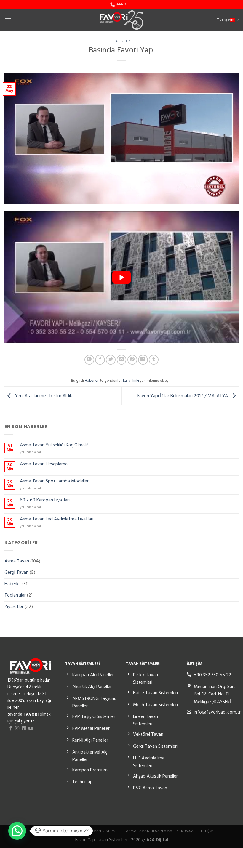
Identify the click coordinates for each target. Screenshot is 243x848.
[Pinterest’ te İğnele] (132, 360)
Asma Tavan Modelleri (51, 831)
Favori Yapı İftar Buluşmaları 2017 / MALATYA (183, 396)
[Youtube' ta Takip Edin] (30, 729)
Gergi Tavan (16, 572)
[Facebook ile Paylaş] (100, 360)
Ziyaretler (13, 606)
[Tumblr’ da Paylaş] (154, 360)
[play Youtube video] (121, 277)
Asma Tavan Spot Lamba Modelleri (54, 481)
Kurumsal (186, 831)
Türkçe (223, 20)
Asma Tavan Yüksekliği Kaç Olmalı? (54, 445)
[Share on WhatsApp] (89, 360)
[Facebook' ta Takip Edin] (11, 729)
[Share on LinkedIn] (143, 360)
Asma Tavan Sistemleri (100, 831)
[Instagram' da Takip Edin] (17, 729)
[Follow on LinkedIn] (24, 729)
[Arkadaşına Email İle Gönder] (122, 360)
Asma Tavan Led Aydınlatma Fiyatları (56, 519)
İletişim (207, 831)
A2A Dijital (157, 840)
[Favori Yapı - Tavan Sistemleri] (121, 20)
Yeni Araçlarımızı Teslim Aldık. (43, 396)
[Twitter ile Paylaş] (111, 360)
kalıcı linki (131, 381)
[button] (17, 831)
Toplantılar (15, 595)
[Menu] (8, 20)
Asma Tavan (16, 561)
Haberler (121, 41)
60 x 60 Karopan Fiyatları (45, 500)
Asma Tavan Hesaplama (44, 464)
